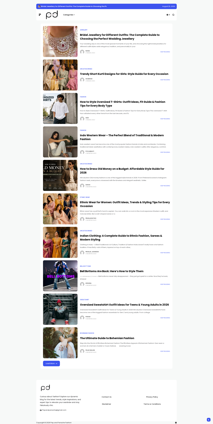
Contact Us (106, 397)
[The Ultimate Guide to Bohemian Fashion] (60, 342)
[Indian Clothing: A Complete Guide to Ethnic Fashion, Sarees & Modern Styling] (60, 242)
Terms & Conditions (152, 404)
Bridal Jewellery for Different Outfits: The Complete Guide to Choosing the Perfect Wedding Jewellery (84, 6)
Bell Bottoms (85, 266)
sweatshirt (84, 300)
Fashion (83, 97)
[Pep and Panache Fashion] (52, 14)
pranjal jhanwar (92, 252)
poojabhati (90, 151)
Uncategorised (86, 69)
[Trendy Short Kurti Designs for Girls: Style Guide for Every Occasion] (60, 74)
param (88, 317)
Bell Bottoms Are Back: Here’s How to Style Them (111, 271)
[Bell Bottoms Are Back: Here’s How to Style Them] (60, 275)
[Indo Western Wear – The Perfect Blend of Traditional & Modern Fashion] (60, 141)
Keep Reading (165, 52)
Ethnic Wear (85, 197)
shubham (89, 79)
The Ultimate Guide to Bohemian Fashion (107, 338)
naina (88, 51)
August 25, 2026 (168, 6)
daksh (88, 185)
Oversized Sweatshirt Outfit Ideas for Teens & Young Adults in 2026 (124, 304)
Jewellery (83, 30)
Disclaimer (106, 404)
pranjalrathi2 (91, 218)
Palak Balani (90, 350)
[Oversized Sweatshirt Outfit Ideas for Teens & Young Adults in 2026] (60, 309)
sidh (87, 118)
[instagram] (176, 423)
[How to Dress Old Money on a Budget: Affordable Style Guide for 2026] (60, 175)
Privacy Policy (152, 397)
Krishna (88, 283)
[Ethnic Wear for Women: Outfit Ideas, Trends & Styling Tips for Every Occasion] (60, 208)
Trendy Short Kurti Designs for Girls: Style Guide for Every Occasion (124, 74)
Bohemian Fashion (87, 333)
